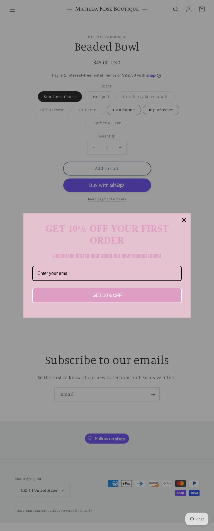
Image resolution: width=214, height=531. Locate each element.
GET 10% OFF (107, 295)
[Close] (184, 220)
